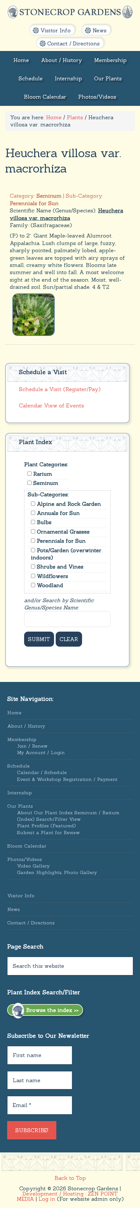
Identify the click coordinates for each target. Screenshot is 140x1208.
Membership (21, 739)
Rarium (42, 474)
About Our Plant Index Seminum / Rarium (68, 813)
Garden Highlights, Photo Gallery (57, 872)
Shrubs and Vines (59, 566)
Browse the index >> (51, 1010)
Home (14, 713)
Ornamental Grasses (62, 531)
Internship (19, 793)
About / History (26, 726)
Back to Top (70, 1178)
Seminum (45, 483)
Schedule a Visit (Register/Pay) (60, 389)
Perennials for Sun (60, 541)
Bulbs (43, 522)
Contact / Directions (31, 923)
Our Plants (20, 806)
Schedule (18, 766)
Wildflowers (51, 576)
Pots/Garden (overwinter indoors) (66, 554)
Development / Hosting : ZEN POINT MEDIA (67, 1196)
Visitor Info (21, 896)
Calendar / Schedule (42, 772)
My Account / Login (41, 752)
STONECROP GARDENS (70, 12)
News (13, 909)
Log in (46, 1199)
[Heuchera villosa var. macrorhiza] (33, 314)
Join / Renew (32, 746)
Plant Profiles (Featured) (46, 826)
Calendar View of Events (51, 405)
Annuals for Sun (57, 513)
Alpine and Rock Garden (68, 504)
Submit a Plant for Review (48, 833)
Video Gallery (33, 866)
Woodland (49, 585)
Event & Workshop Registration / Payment (67, 779)
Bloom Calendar (26, 846)
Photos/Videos (24, 859)
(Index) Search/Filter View (49, 819)
